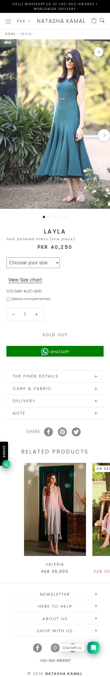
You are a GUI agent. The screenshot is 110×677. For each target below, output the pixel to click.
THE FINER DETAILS (36, 376)
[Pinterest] (72, 647)
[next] (104, 135)
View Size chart (25, 280)
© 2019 (55, 673)
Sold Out (55, 335)
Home (10, 34)
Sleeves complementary (30, 299)
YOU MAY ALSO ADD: (24, 291)
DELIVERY (24, 401)
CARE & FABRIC (32, 388)
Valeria (55, 564)
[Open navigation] (8, 21)
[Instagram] (55, 647)
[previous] (6, 135)
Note (19, 413)
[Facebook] (37, 647)
